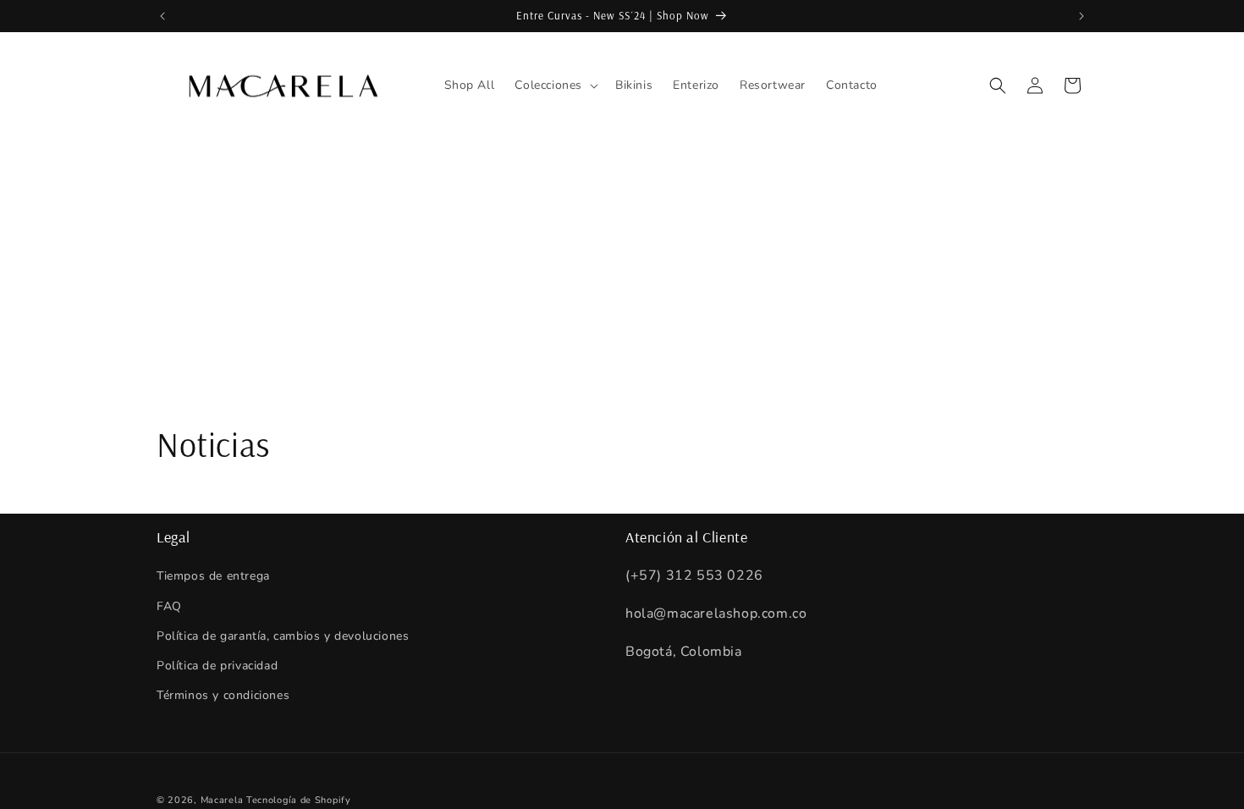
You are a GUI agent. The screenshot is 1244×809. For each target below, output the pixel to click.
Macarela (222, 800)
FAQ (169, 606)
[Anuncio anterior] (162, 16)
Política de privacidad (217, 666)
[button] (554, 85)
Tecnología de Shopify (298, 800)
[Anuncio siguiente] (1081, 16)
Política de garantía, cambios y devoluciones (283, 636)
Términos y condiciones (223, 695)
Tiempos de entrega (213, 576)
